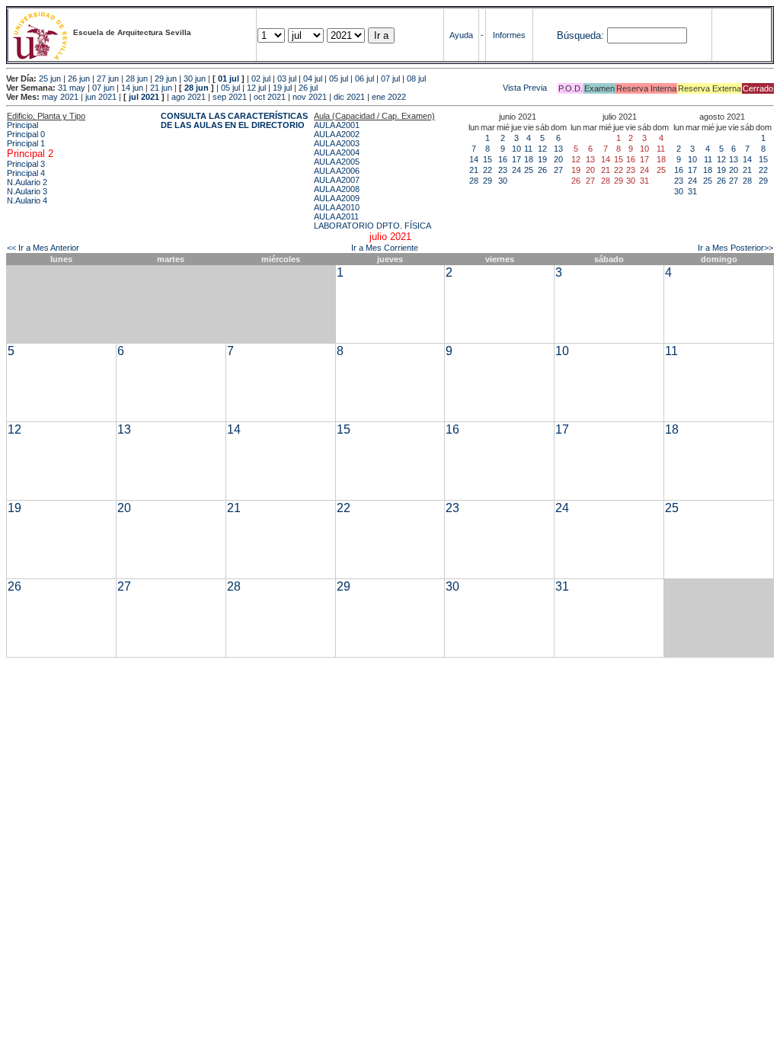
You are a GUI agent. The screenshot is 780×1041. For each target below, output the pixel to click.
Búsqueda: (580, 35)
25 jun (50, 78)
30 (502, 180)
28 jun (137, 78)
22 (487, 170)
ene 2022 (389, 96)
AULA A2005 (337, 161)
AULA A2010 (337, 207)
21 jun (161, 87)
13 (558, 148)
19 (542, 159)
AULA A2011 (336, 216)
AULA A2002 (337, 134)
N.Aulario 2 (27, 182)
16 (502, 159)
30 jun (195, 78)
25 (528, 170)
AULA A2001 (337, 125)
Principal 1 (26, 143)
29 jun (166, 78)
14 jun (132, 87)
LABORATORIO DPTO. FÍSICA (372, 225)
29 (487, 180)
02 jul (260, 78)
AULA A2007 (337, 179)
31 (692, 191)
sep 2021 (230, 96)
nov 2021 (309, 96)
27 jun (108, 78)
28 (473, 180)
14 (473, 159)
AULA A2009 (337, 198)
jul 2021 (144, 96)
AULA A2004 (337, 152)
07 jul (390, 78)
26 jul (308, 87)
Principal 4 (26, 173)
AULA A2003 (337, 143)
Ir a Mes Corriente (384, 247)
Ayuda (461, 35)
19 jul (282, 87)
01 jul (228, 78)
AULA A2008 (337, 189)
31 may (71, 87)
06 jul (364, 78)
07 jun (103, 87)
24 (516, 170)
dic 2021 (349, 96)
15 (487, 159)
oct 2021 (270, 96)
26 (542, 170)
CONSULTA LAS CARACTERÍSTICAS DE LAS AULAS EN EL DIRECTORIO (234, 120)
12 (542, 148)
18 (528, 159)
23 (502, 170)
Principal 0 (26, 134)
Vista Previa (433, 87)
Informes (509, 35)
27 (558, 170)
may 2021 (60, 96)
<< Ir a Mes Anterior (43, 247)
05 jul (338, 78)
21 (473, 170)
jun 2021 (101, 96)
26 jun (79, 78)
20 (558, 159)
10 (516, 148)
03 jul (286, 78)
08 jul (416, 78)
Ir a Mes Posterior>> (735, 247)
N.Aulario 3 (27, 191)
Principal (22, 125)
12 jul (256, 87)
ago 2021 (188, 96)
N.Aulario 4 (27, 200)
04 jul (312, 78)
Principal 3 (26, 163)
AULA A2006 (337, 170)
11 (528, 148)
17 (516, 159)
